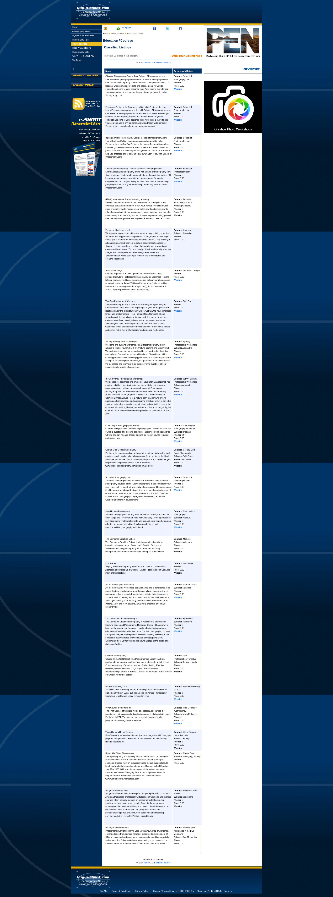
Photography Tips (80, 40)
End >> (167, 62)
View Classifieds (79, 44)
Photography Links (81, 52)
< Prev (147, 62)
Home (75, 27)
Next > (160, 62)
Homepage (126, 27)
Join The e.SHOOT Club (83, 56)
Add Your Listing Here (187, 55)
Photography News (81, 31)
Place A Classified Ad (81, 48)
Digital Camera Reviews (83, 35)
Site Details (77, 60)
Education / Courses (135, 34)
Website (178, 89)
